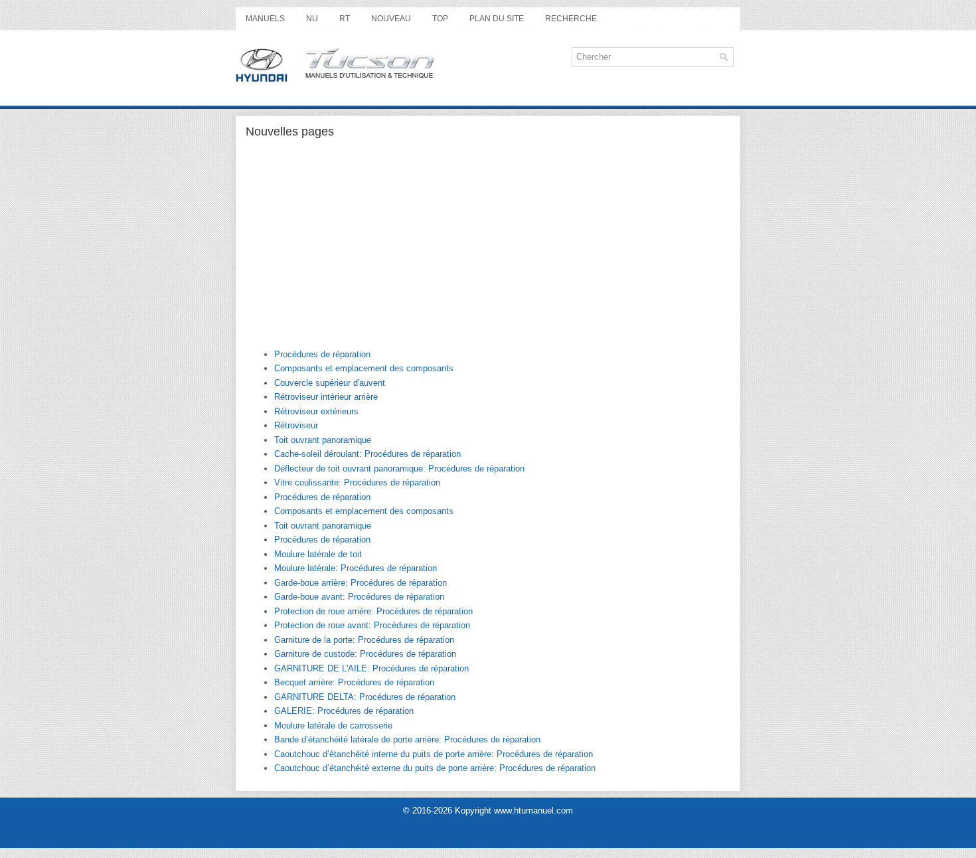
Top (440, 18)
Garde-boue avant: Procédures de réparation (359, 597)
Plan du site (496, 18)
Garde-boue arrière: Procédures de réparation (360, 583)
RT (344, 18)
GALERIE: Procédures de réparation (344, 711)
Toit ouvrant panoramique (322, 440)
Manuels (265, 18)
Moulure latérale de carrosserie (333, 725)
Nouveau (391, 18)
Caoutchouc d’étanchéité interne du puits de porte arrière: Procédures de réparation (433, 754)
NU (312, 18)
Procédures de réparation (322, 354)
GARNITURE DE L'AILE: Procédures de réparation (371, 668)
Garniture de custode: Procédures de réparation (365, 654)
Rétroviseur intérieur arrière (326, 397)
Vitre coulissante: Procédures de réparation (357, 482)
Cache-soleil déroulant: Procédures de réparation (367, 454)
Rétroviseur (296, 425)
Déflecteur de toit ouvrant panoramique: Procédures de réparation (399, 468)
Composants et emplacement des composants (363, 368)
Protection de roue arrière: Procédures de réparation (373, 611)
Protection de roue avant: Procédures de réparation (372, 625)
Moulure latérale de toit (318, 554)
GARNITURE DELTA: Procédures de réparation (364, 697)
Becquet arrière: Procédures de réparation (354, 682)
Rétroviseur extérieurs (316, 411)
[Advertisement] (488, 249)
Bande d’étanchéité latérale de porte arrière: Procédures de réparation (407, 739)
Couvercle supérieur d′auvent (329, 383)
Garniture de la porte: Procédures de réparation (364, 640)
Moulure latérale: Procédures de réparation (355, 568)
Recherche (571, 18)
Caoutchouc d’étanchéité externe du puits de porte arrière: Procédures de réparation (435, 768)
